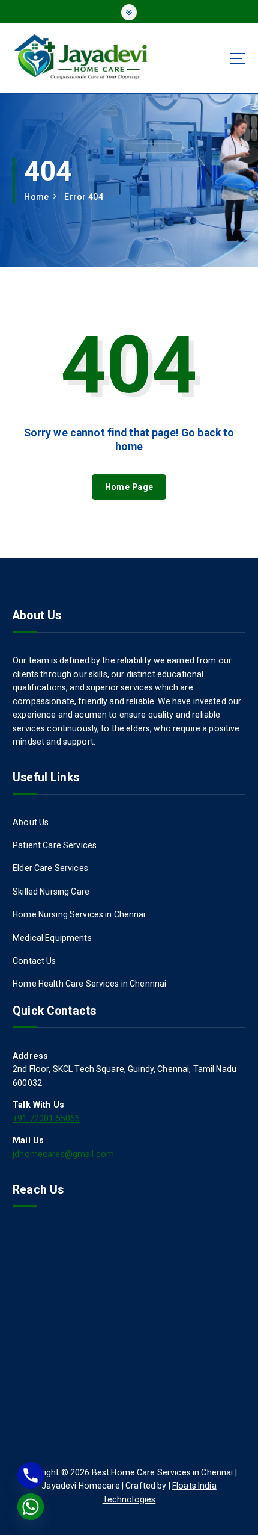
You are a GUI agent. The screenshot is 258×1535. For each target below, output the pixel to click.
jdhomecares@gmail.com (63, 1154)
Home (36, 197)
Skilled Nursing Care (51, 891)
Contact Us (34, 961)
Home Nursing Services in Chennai (79, 914)
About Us (31, 822)
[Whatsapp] (30, 1506)
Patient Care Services (55, 845)
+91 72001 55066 (46, 1118)
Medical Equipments (52, 938)
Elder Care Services (50, 868)
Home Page (129, 487)
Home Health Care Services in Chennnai (89, 983)
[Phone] (30, 1475)
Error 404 (83, 197)
